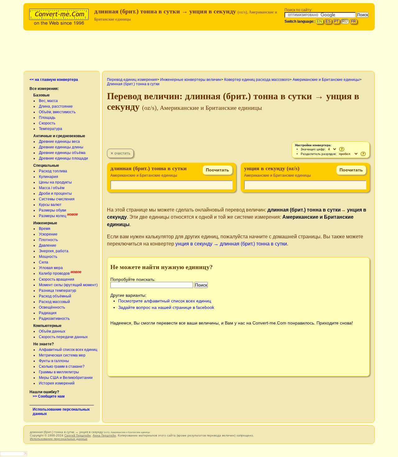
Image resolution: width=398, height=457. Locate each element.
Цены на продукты (55, 182)
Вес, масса (48, 101)
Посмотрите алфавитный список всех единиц (164, 300)
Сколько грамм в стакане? (62, 366)
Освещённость (52, 307)
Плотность (48, 240)
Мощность (48, 256)
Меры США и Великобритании (66, 377)
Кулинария (48, 177)
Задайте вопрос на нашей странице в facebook (166, 307)
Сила (43, 262)
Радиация (48, 313)
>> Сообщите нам (49, 396)
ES (328, 21)
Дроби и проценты (55, 193)
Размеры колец (52, 216)
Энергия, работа (53, 251)
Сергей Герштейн (77, 435)
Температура (50, 129)
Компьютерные (47, 326)
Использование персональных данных (58, 439)
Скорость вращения (56, 279)
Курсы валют (50, 205)
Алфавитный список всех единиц (68, 349)
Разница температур (57, 290)
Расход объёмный (55, 296)
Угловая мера (51, 268)
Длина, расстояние (56, 106)
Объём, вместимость (57, 112)
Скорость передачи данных (63, 337)
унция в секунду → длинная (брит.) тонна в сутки (231, 243)
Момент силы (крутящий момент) (68, 285)
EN (319, 21)
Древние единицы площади (63, 158)
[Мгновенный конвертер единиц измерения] (60, 16)
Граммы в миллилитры (59, 372)
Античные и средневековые (59, 136)
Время (44, 228)
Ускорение (48, 234)
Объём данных (52, 331)
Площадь (47, 117)
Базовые (41, 95)
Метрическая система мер (62, 355)
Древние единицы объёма (62, 153)
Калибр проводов (54, 273)
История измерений (57, 383)
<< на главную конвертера (54, 79)
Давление (47, 245)
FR (353, 21)
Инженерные (45, 223)
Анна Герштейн (104, 435)
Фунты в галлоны (54, 361)
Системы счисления (57, 199)
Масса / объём (51, 188)
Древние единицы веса (59, 141)
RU (345, 21)
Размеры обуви (52, 210)
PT (336, 21)
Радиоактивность (54, 318)
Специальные (46, 165)
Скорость (47, 123)
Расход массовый (54, 302)
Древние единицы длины (61, 147)
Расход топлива (53, 171)
